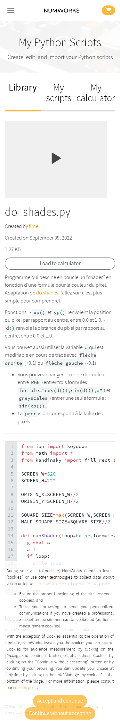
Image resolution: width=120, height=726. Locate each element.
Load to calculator (60, 263)
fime (33, 226)
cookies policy (25, 687)
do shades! (48, 292)
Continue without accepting (60, 713)
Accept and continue (60, 701)
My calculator (95, 93)
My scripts (58, 93)
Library (23, 87)
